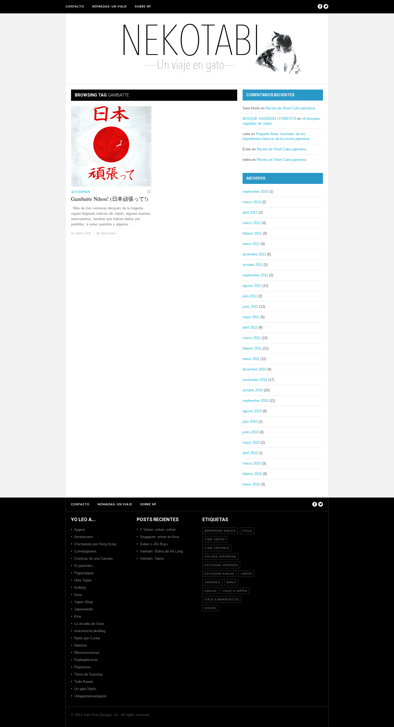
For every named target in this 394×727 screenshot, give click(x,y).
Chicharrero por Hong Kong (95, 544)
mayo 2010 (251, 442)
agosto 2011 (252, 286)
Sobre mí (143, 6)
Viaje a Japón (235, 590)
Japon (246, 573)
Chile (247, 530)
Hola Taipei (82, 580)
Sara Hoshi (108, 233)
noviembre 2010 (255, 380)
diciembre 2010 (254, 369)
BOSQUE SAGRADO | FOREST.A (269, 119)
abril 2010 (250, 453)
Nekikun (80, 645)
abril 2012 (250, 212)
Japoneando (83, 609)
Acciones (80, 192)
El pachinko (83, 566)
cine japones (217, 548)
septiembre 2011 (255, 275)
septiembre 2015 (255, 192)
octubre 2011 (252, 265)
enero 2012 (251, 244)
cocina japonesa (220, 556)
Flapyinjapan (84, 573)
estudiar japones (221, 565)
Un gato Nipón (85, 689)
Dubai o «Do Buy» (154, 544)
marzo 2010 (252, 463)
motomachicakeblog (89, 631)
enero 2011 (251, 359)
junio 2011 (250, 307)
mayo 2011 (251, 317)
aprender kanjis (220, 530)
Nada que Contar (87, 638)
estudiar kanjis (219, 573)
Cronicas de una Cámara (93, 559)
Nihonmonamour (86, 653)
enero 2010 (251, 484)
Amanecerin (83, 537)
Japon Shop (83, 602)
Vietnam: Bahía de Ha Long (161, 551)
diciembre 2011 (254, 254)
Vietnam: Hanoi (152, 559)
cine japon (215, 539)
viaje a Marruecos (222, 599)
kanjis (210, 590)
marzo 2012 (252, 223)
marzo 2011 (252, 338)
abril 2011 (250, 327)
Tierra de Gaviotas (88, 674)
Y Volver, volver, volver (158, 530)
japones (212, 582)
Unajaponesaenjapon (90, 696)
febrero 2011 (252, 348)
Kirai (77, 616)
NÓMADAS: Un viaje (109, 6)
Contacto (75, 6)
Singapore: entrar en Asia (159, 537)
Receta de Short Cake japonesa (290, 108)
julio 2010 (250, 422)
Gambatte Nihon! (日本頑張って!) (109, 198)
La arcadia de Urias (89, 624)
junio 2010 (250, 432)
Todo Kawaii (83, 682)
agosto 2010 (252, 411)
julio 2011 (250, 296)
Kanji (231, 582)
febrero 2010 (252, 474)
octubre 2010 (253, 390)
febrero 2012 (252, 233)
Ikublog (80, 587)
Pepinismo (82, 667)
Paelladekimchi (86, 660)
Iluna (78, 595)
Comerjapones (85, 551)
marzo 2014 (252, 202)
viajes (210, 608)
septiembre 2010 (255, 401)
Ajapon (79, 530)
